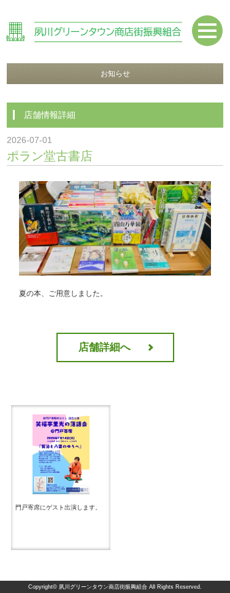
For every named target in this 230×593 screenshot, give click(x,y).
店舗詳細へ (105, 347)
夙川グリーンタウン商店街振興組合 (103, 587)
